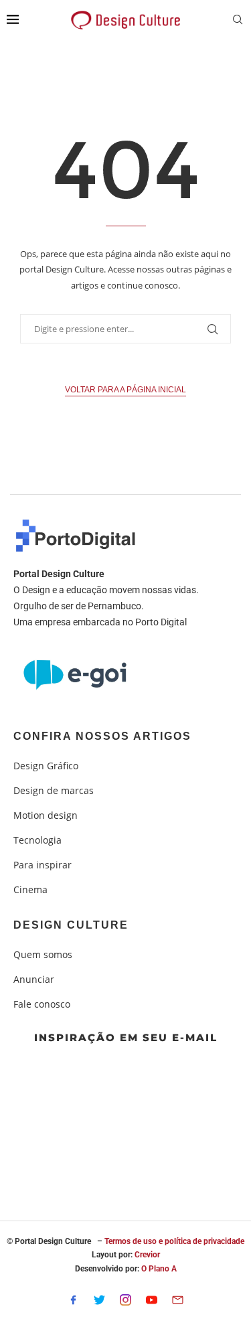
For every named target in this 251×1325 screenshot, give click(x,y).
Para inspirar (42, 865)
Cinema (30, 889)
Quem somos (42, 954)
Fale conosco (41, 1004)
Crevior (147, 1254)
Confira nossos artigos (102, 736)
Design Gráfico (45, 766)
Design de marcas (53, 790)
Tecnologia (37, 840)
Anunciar (33, 979)
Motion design (45, 815)
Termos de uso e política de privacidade (174, 1241)
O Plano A (159, 1268)
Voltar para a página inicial (125, 389)
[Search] (237, 21)
